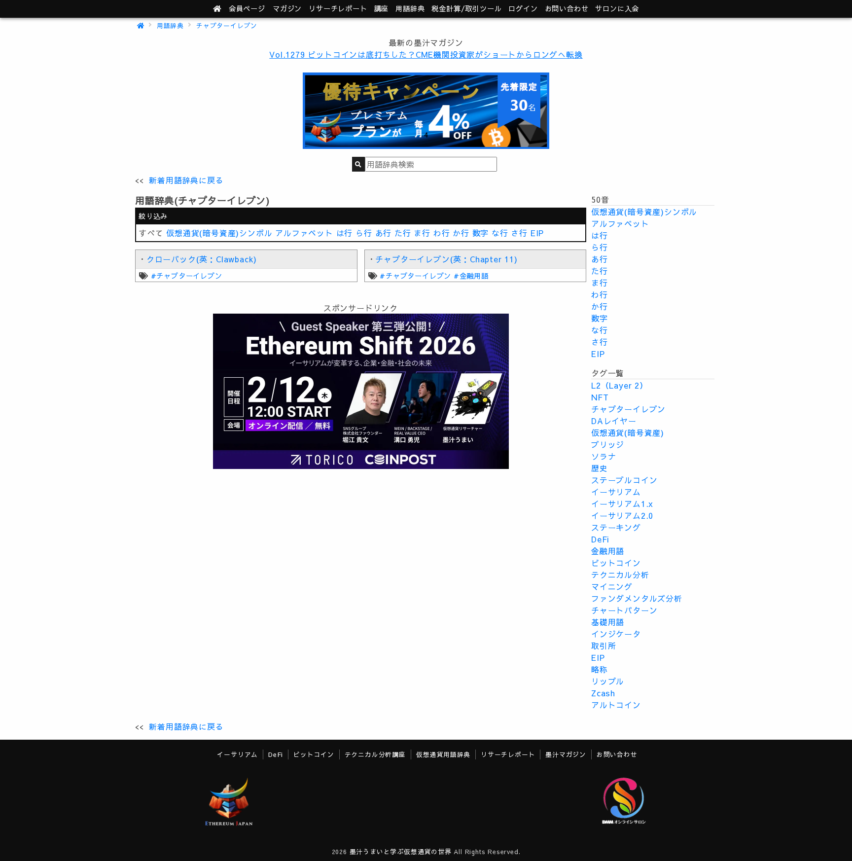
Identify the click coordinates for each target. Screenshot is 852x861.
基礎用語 (607, 621)
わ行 (441, 232)
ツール (466, 8)
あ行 (383, 232)
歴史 (599, 468)
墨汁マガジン (565, 754)
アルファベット (304, 232)
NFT (599, 397)
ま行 (422, 232)
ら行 (363, 232)
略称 (599, 669)
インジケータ (616, 633)
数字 (480, 232)
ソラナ (603, 456)
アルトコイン (616, 704)
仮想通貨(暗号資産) (627, 432)
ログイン (522, 8)
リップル (607, 681)
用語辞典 (410, 8)
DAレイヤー (614, 420)
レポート (338, 8)
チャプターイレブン (226, 25)
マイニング (612, 586)
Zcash (603, 692)
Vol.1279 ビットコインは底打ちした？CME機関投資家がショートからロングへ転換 (425, 54)
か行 (461, 232)
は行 (344, 232)
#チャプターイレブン (186, 276)
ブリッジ (607, 444)
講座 (381, 8)
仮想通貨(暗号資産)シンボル (219, 232)
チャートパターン (624, 610)
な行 (500, 232)
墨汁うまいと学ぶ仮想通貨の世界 (401, 851)
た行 (402, 232)
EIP (537, 232)
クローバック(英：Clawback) (201, 258)
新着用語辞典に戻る (186, 180)
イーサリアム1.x (622, 503)
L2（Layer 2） (619, 385)
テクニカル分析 (620, 574)
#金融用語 (471, 276)
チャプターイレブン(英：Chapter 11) (446, 258)
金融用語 (607, 550)
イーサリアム (616, 491)
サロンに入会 (617, 8)
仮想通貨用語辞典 (443, 754)
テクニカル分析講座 (375, 754)
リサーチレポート (508, 754)
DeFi (600, 539)
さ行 (519, 232)
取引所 (603, 645)
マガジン (287, 8)
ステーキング (616, 527)
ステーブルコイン (624, 479)
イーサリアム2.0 (622, 515)
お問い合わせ (567, 8)
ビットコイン (616, 562)
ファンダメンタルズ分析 (636, 598)
